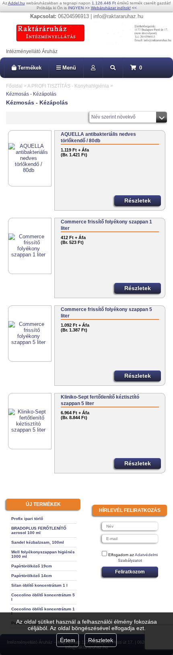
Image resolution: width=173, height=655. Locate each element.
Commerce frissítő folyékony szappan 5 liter (106, 313)
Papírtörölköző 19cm (31, 566)
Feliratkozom (130, 572)
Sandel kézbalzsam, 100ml (37, 542)
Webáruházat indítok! (111, 8)
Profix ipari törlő (27, 518)
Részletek (100, 640)
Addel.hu (16, 3)
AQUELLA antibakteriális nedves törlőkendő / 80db (98, 137)
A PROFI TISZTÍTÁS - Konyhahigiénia (68, 86)
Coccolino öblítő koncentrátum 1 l (43, 611)
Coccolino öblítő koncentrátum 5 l (43, 597)
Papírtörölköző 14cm (31, 575)
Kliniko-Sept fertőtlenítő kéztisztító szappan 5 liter (100, 400)
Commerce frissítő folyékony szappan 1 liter (106, 225)
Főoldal (14, 86)
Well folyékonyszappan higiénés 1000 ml (43, 554)
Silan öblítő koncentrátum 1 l (39, 585)
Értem (67, 640)
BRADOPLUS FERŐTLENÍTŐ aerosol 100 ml (38, 530)
